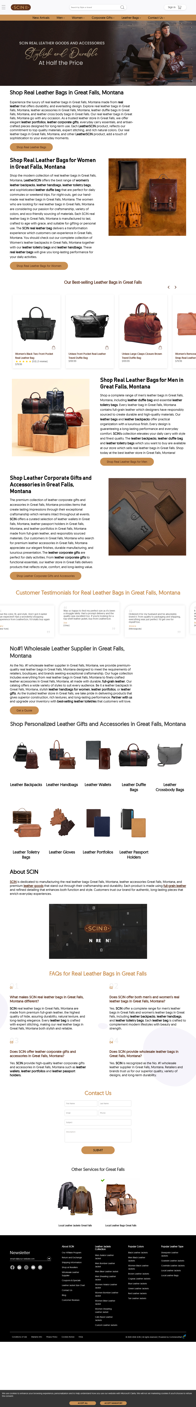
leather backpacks (137, 419)
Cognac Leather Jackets (139, 1278)
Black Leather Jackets (138, 1252)
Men (61, 18)
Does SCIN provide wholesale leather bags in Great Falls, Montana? (143, 1053)
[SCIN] (21, 7)
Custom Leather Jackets (106, 1325)
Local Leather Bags (170, 1275)
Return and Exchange (72, 1257)
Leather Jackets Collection (103, 1248)
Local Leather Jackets (171, 1270)
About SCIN (68, 1246)
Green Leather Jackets (138, 1288)
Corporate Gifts (103, 18)
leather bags (109, 419)
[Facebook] (13, 1267)
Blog (64, 1295)
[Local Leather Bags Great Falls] (121, 1198)
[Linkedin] (19, 1267)
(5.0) (34, 361)
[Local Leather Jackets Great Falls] (75, 1198)
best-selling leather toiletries (77, 701)
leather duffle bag (48, 190)
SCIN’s (118, 434)
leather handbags (49, 185)
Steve (130, 622)
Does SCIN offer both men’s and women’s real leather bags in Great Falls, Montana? (144, 999)
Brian (64, 626)
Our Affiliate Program (71, 1252)
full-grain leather (113, 681)
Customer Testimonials (43, 592)
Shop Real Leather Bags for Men (127, 462)
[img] (26, 760)
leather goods (33, 886)
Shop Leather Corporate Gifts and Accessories (46, 576)
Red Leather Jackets (137, 1293)
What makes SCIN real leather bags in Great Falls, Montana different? (47, 999)
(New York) (67, 628)
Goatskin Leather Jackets (172, 1260)
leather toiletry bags (77, 185)
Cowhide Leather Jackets (173, 1265)
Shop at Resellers (70, 1267)
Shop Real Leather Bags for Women (39, 266)
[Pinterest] (39, 1267)
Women (78, 18)
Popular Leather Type (172, 1246)
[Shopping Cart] (179, 7)
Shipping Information (72, 1262)
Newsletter (20, 1253)
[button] (49, 1259)
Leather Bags (131, 18)
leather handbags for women (69, 689)
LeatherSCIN (87, 126)
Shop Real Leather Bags (31, 147)
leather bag (58, 1020)
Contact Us (156, 18)
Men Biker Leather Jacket (106, 1271)
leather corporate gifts (63, 122)
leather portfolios (33, 122)
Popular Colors (136, 1246)
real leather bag (41, 228)
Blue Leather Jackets (137, 1283)
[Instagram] (26, 1267)
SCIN (25, 228)
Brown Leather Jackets (138, 1273)
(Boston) (131, 625)
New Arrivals (41, 18)
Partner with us (121, 697)
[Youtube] (33, 1267)
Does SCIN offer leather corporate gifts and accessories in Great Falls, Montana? (43, 1053)
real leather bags (21, 252)
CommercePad (175, 1337)
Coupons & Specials (71, 1280)
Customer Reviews (70, 1300)
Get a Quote (24, 710)
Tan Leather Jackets (137, 1298)
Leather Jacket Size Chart (73, 1285)
